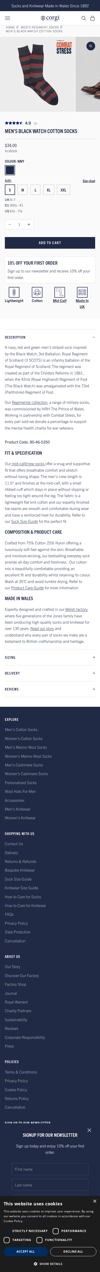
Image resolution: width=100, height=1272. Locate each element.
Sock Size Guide (24, 521)
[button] (50, 1263)
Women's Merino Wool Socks (28, 756)
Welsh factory (76, 609)
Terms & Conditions (21, 1071)
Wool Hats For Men (20, 791)
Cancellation (15, 940)
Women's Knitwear (20, 817)
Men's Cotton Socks (21, 729)
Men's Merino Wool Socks (26, 747)
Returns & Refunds (20, 861)
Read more (32, 1221)
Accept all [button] (26, 1251)
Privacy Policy (16, 923)
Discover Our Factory (22, 975)
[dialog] (50, 1234)
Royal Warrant (16, 1001)
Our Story (12, 966)
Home (10, 27)
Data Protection (18, 931)
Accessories (14, 800)
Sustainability (16, 1019)
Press (9, 1045)
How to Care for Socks (23, 896)
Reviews (11, 1028)
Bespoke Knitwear (20, 869)
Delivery (11, 852)
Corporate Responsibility (25, 1037)
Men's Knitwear (17, 808)
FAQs (9, 914)
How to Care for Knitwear (25, 905)
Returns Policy (17, 1098)
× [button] (94, 1201)
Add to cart (50, 242)
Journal (11, 993)
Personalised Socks (21, 782)
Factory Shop (15, 984)
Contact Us (14, 843)
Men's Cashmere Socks (24, 764)
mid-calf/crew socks (28, 463)
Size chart (89, 181)
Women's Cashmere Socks (26, 773)
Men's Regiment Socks (40, 27)
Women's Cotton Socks (23, 738)
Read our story (42, 628)
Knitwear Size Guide (21, 887)
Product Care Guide (27, 587)
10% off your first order (33, 263)
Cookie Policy (16, 1089)
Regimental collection (30, 402)
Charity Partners (18, 1010)
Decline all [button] (73, 1251)
